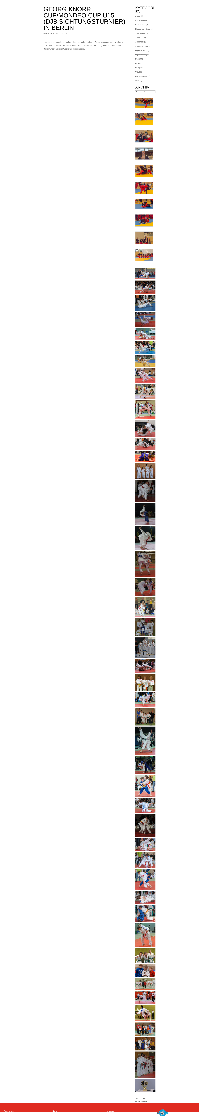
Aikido (137, 16)
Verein (138, 80)
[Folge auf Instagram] (9, 1114)
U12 (137, 59)
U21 (137, 72)
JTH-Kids (139, 38)
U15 (67, 33)
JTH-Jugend (140, 33)
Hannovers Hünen (142, 29)
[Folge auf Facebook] (5, 1114)
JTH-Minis (139, 42)
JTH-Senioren (141, 46)
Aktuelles (139, 20)
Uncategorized (141, 76)
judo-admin (50, 33)
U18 (137, 68)
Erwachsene (140, 25)
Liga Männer (140, 55)
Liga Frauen (140, 50)
